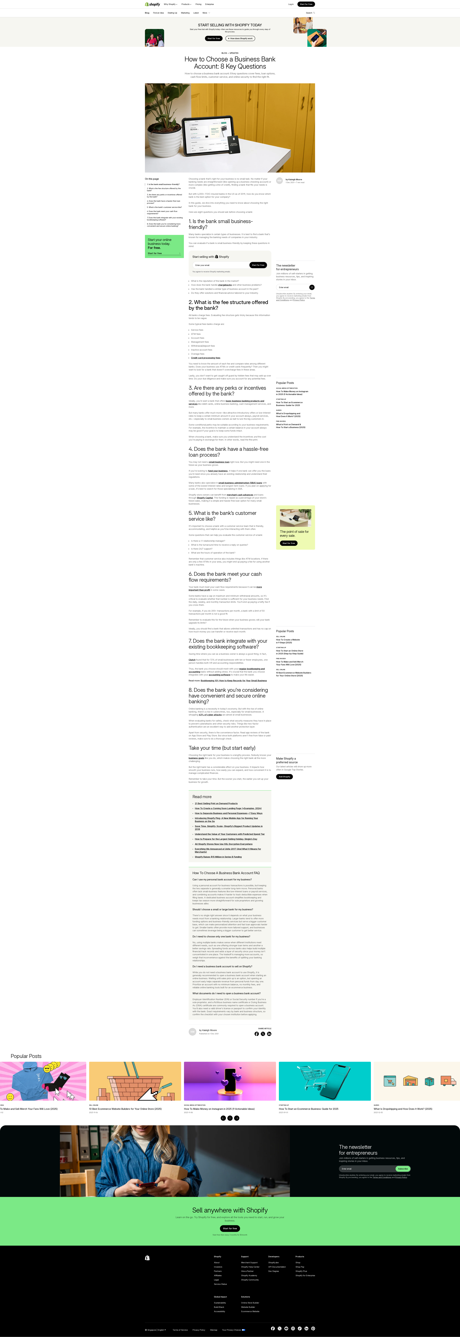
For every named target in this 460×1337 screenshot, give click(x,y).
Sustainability (220, 1303)
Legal (216, 1280)
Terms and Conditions (382, 1177)
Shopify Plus (301, 1271)
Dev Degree (273, 1271)
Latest (196, 13)
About (216, 1262)
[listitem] (230, 1088)
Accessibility (219, 1311)
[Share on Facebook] (257, 1034)
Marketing (185, 13)
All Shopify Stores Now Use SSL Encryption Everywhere (224, 844)
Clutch (192, 660)
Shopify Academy (249, 1275)
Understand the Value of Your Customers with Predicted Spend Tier (230, 834)
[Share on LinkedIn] (269, 1034)
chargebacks (225, 285)
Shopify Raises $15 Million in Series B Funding (218, 857)
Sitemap (213, 1330)
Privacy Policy (299, 300)
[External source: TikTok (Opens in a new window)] (300, 1328)
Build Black (219, 1307)
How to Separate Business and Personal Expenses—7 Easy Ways (228, 813)
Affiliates (218, 1275)
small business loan (219, 462)
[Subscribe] (312, 287)
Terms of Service (180, 1330)
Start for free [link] (258, 265)
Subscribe (403, 1169)
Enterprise (209, 4)
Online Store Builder (250, 1303)
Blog (147, 13)
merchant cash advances (240, 495)
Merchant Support (249, 1262)
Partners (218, 1271)
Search (309, 13)
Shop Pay (300, 1267)
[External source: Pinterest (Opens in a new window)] (313, 1328)
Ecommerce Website (250, 1311)
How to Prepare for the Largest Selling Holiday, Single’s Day (226, 839)
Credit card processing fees (205, 358)
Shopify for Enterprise (305, 1275)
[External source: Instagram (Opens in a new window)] (293, 1328)
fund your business (218, 471)
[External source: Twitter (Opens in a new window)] (280, 1328)
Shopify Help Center (250, 1267)
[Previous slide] (223, 1118)
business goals (196, 758)
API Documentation (277, 1267)
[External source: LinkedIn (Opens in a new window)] (306, 1328)
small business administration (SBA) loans (240, 483)
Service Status (220, 1284)
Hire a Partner (247, 1271)
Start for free (306, 4)
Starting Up (172, 13)
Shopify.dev (273, 1262)
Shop (298, 1262)
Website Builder (248, 1307)
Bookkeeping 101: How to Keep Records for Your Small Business (234, 680)
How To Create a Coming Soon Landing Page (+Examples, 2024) (228, 808)
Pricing (198, 4)
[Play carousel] (230, 1118)
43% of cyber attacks (210, 714)
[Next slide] (236, 1118)
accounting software (219, 674)
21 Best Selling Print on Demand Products (216, 803)
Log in (291, 4)
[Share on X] (263, 1034)
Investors (218, 1267)
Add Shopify (284, 776)
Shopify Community (250, 1280)
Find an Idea (158, 13)
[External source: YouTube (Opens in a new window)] (286, 1328)
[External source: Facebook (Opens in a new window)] (273, 1328)
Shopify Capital (205, 498)
